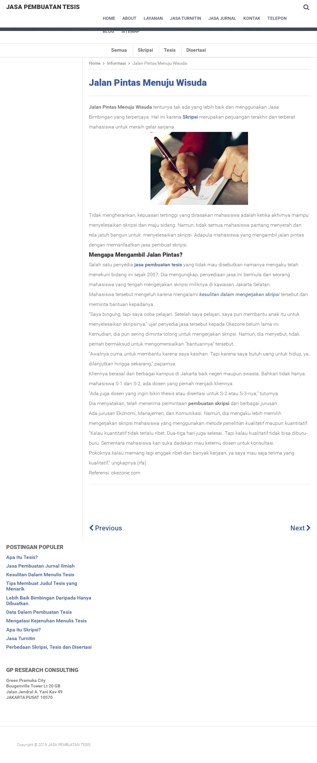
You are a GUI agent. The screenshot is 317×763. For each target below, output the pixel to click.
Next (298, 528)
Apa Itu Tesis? (22, 557)
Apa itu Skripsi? (23, 630)
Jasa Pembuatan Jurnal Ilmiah (40, 566)
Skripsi (190, 117)
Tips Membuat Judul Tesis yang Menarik (41, 586)
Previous (107, 528)
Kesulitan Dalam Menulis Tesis (40, 575)
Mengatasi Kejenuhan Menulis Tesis (46, 621)
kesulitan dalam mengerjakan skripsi (239, 294)
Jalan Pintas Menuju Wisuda (148, 82)
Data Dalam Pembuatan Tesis (39, 612)
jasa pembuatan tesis (158, 265)
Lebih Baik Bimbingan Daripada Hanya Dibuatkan (48, 600)
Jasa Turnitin (20, 638)
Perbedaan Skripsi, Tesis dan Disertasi (49, 647)
